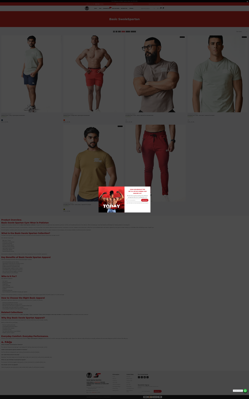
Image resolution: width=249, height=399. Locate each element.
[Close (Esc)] (247, 1)
